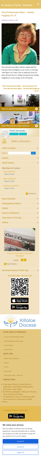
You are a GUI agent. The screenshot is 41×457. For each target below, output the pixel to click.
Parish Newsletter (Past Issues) (13, 341)
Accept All (20, 441)
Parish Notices (8, 345)
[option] (19, 242)
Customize (20, 447)
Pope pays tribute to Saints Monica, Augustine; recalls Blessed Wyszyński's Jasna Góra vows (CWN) (18, 386)
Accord (6, 367)
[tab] (19, 148)
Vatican (6, 362)
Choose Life (7, 371)
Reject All (20, 452)
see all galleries (12, 264)
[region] (20, 439)
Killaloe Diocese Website (11, 358)
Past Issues (23, 134)
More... (6, 402)
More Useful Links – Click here (13, 375)
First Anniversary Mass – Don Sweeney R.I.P (20, 86)
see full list (32, 193)
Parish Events (8, 349)
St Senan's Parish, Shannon (16, 5)
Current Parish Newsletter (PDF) (14, 337)
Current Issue (14, 134)
